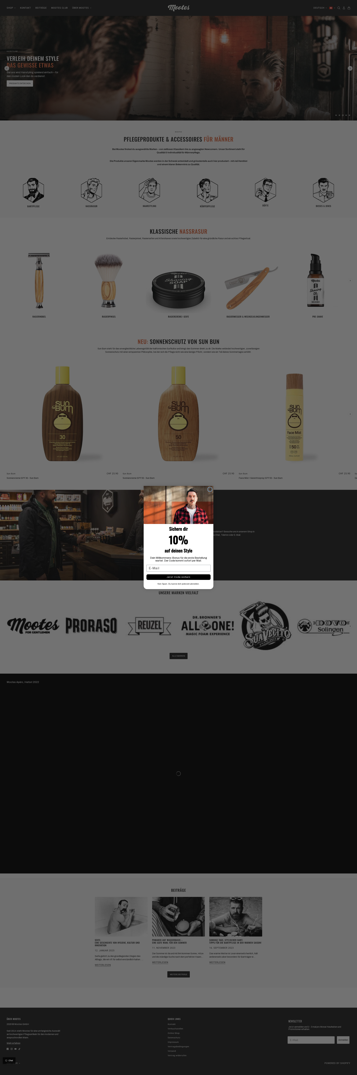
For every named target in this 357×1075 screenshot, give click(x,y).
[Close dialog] (210, 489)
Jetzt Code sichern (178, 577)
